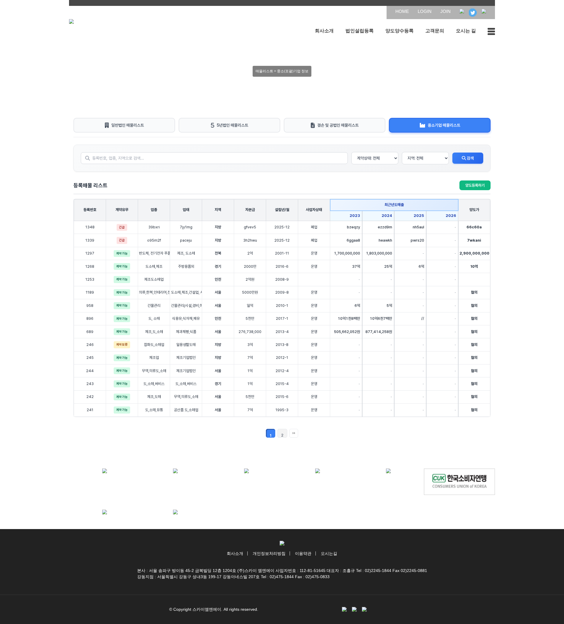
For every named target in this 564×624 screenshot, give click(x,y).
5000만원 (250, 292)
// (422, 318)
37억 (356, 266)
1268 (89, 266)
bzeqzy (353, 227)
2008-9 (282, 279)
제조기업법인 (186, 357)
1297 (89, 253)
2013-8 (282, 344)
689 (89, 331)
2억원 (250, 279)
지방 (218, 227)
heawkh (385, 240)
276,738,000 (250, 331)
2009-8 (282, 292)
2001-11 (282, 253)
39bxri (154, 227)
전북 (218, 253)
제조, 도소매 (186, 253)
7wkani (474, 240)
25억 (388, 266)
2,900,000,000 (474, 253)
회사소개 (324, 30)
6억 (421, 266)
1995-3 (282, 410)
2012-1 (282, 357)
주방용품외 (186, 266)
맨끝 (293, 433)
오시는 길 (466, 30)
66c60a (474, 227)
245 (90, 357)
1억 (250, 371)
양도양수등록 (399, 30)
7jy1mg (186, 227)
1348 (90, 227)
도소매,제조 (153, 266)
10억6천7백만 (381, 318)
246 (90, 344)
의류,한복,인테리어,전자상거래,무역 (154, 292)
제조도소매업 (154, 279)
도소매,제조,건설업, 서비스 (186, 292)
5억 (389, 305)
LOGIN (425, 11)
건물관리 (153, 305)
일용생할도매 (186, 344)
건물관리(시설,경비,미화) (186, 305)
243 (90, 384)
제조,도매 (154, 396)
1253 (89, 279)
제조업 (154, 357)
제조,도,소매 (154, 331)
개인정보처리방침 (269, 553)
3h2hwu (250, 240)
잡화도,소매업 (154, 344)
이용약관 (303, 553)
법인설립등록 (359, 30)
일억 (250, 305)
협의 (474, 292)
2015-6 (282, 396)
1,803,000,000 (379, 253)
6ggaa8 (353, 240)
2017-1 (282, 318)
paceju (186, 240)
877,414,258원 (378, 331)
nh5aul (418, 227)
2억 (250, 253)
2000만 (250, 266)
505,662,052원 (347, 331)
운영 (314, 253)
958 (89, 305)
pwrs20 (417, 240)
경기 (218, 266)
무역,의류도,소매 (154, 371)
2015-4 (282, 384)
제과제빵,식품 (186, 331)
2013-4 (282, 331)
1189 (90, 292)
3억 (250, 344)
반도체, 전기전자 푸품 (154, 253)
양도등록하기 (475, 185)
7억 (250, 357)
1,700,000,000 (347, 253)
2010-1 (282, 305)
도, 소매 (154, 318)
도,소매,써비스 (153, 384)
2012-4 (282, 371)
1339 (89, 240)
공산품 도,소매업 (186, 410)
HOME (402, 11)
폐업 (314, 227)
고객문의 (434, 30)
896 (89, 318)
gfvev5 (250, 227)
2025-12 (282, 227)
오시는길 (329, 553)
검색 (470, 158)
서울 (218, 292)
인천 (218, 279)
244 (90, 371)
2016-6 (282, 266)
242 (90, 396)
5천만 (250, 318)
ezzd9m (385, 227)
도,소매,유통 (154, 410)
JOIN (445, 11)
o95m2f (154, 240)
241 (90, 410)
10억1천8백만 (349, 318)
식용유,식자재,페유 (186, 318)
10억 (474, 266)
